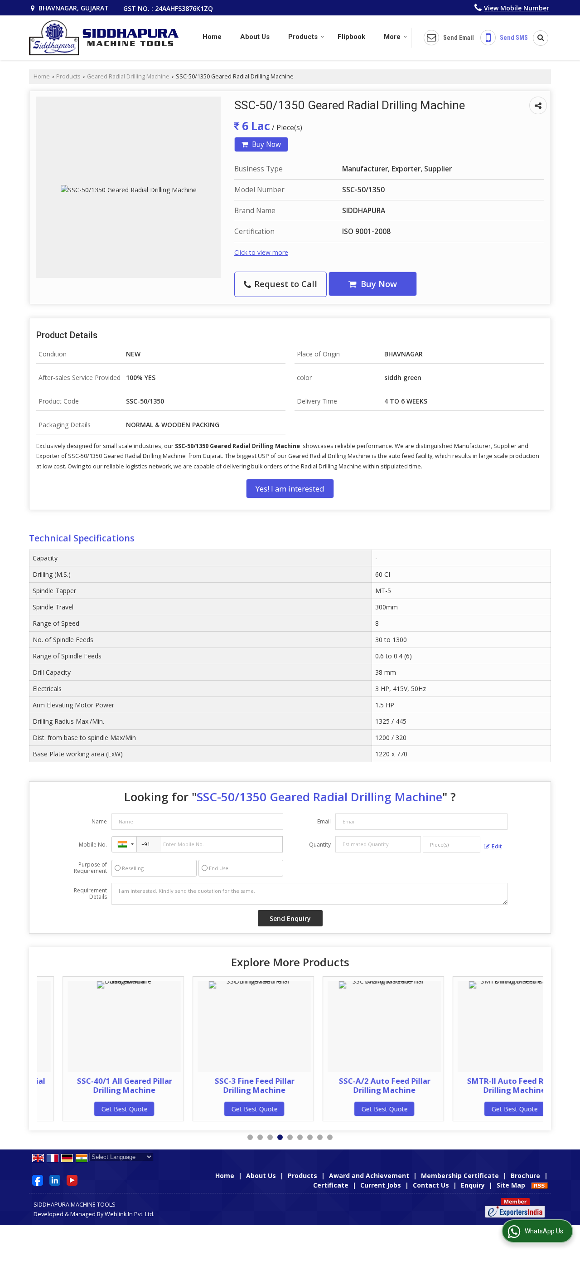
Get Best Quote (99, 1109)
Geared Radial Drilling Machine (128, 76)
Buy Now (265, 144)
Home (212, 37)
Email (324, 821)
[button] (516, 8)
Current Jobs (380, 1185)
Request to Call (284, 283)
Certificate (330, 1185)
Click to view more (261, 252)
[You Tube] (72, 1179)
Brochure (525, 1175)
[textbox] (451, 845)
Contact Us (431, 1185)
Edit (496, 846)
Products (303, 37)
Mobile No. (93, 844)
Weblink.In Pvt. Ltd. (130, 1214)
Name (99, 821)
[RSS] (540, 1185)
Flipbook (351, 37)
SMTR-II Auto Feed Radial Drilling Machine (488, 1085)
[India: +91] (124, 844)
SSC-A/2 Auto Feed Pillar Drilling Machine (359, 1085)
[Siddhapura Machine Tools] (104, 37)
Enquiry (473, 1185)
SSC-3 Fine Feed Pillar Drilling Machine (229, 1085)
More (392, 37)
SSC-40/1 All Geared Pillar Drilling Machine (98, 1085)
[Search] (537, 38)
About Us (255, 37)
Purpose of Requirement (90, 868)
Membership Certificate (460, 1175)
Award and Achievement (369, 1175)
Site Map (511, 1185)
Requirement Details (90, 893)
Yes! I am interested (290, 488)
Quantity (320, 844)
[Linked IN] (54, 1179)
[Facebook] (37, 1179)
